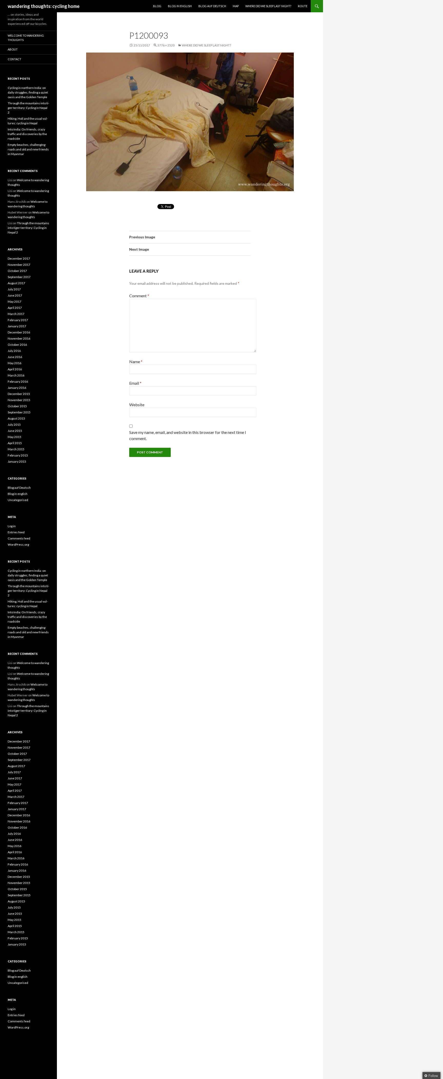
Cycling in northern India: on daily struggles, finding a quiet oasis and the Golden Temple (28, 92)
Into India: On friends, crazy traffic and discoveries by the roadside (27, 133)
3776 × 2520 (166, 45)
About (13, 49)
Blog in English (180, 6)
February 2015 (18, 455)
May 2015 (14, 437)
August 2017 (16, 283)
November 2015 (19, 400)
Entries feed (16, 532)
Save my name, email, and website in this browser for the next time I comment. (187, 435)
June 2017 (15, 295)
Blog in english (17, 494)
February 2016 (18, 381)
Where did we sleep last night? (268, 6)
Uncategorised (18, 500)
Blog (157, 6)
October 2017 (17, 271)
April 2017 (15, 308)
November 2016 (19, 338)
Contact (14, 59)
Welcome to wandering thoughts (26, 38)
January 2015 (17, 461)
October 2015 (17, 406)
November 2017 (19, 265)
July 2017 (14, 289)
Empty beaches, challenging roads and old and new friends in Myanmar (28, 149)
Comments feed (19, 538)
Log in (12, 526)
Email (135, 383)
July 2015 (14, 424)
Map (236, 6)
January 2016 (17, 388)
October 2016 (17, 345)
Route (302, 6)
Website (136, 404)
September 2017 (19, 277)
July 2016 (14, 351)
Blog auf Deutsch (212, 6)
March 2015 (16, 449)
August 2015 (16, 418)
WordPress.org (18, 544)
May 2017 (14, 301)
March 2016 (16, 375)
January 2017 (17, 326)
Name (136, 361)
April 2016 (15, 369)
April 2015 (15, 443)
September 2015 (19, 412)
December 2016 (19, 332)
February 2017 (18, 320)
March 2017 (16, 314)
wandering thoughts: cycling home (43, 6)
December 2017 (19, 258)
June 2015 (15, 431)
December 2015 (19, 394)
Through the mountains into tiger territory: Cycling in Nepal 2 (28, 107)
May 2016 (14, 363)
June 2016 (15, 357)
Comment (139, 295)
